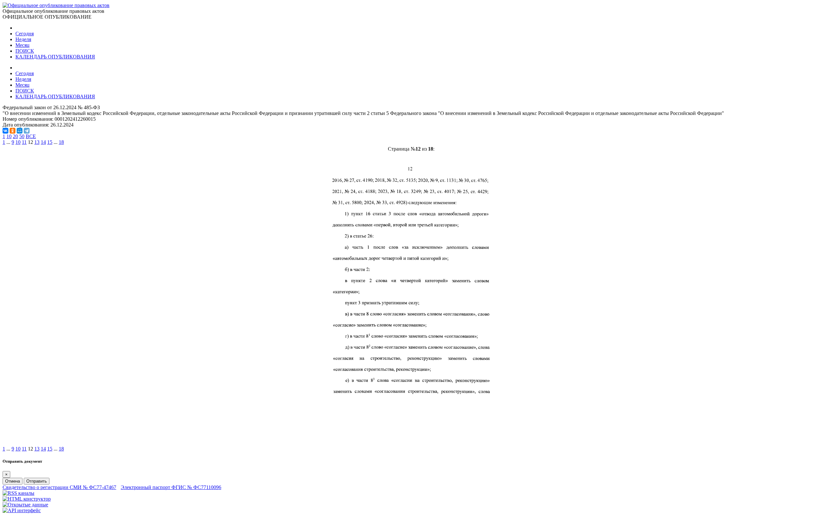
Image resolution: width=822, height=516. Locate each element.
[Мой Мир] (19, 131)
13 (36, 142)
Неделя (23, 39)
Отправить (36, 481)
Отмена (12, 481)
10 (9, 136)
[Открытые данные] (25, 504)
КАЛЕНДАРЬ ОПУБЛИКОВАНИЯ (55, 56)
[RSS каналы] (18, 493)
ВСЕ (31, 136)
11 (24, 142)
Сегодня (24, 33)
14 (43, 142)
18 (61, 142)
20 (15, 136)
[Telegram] (27, 131)
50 (21, 136)
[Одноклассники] (12, 131)
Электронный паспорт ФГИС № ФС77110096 (171, 487)
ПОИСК (24, 51)
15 (49, 142)
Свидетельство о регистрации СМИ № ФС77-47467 (59, 487)
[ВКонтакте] (5, 131)
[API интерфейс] (22, 510)
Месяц (22, 45)
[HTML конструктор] (27, 499)
